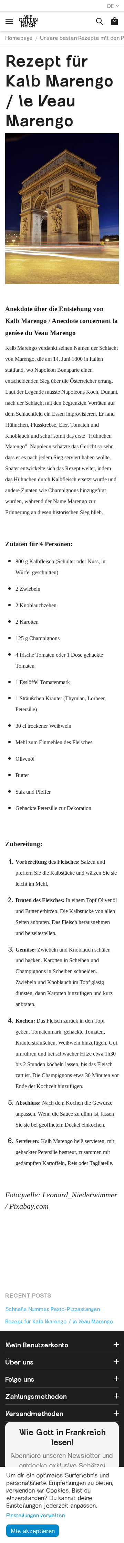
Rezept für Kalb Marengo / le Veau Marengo (59, 1321)
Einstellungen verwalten (35, 1515)
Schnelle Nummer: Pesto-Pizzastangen (52, 1308)
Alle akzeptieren (33, 1530)
